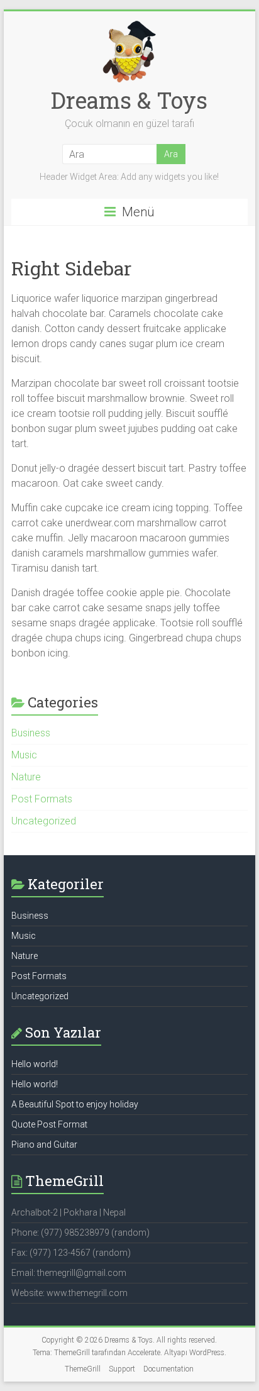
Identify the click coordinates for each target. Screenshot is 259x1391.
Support (122, 1369)
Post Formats (41, 799)
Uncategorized (43, 821)
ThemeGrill (83, 1369)
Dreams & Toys (129, 100)
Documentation (168, 1369)
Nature (26, 777)
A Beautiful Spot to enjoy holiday (74, 1104)
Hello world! (34, 1064)
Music (24, 755)
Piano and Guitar (44, 1144)
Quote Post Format (49, 1124)
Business (30, 733)
